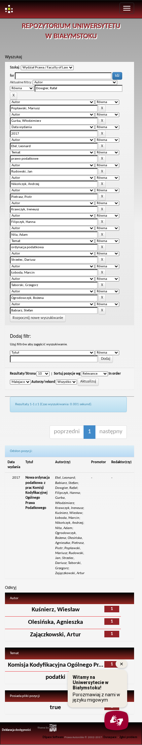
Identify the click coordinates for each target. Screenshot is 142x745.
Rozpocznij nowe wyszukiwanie (38, 318)
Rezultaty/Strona (23, 374)
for (12, 76)
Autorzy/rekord (43, 382)
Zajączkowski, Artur (55, 635)
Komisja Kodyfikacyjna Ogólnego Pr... (55, 665)
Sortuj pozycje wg (67, 374)
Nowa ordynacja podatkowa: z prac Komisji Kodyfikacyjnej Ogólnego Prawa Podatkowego (37, 493)
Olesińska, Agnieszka (55, 622)
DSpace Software (53, 737)
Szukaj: (15, 67)
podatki (55, 677)
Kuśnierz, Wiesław (56, 610)
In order (115, 374)
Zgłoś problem (128, 737)
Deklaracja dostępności (16, 730)
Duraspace (110, 737)
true (55, 708)
